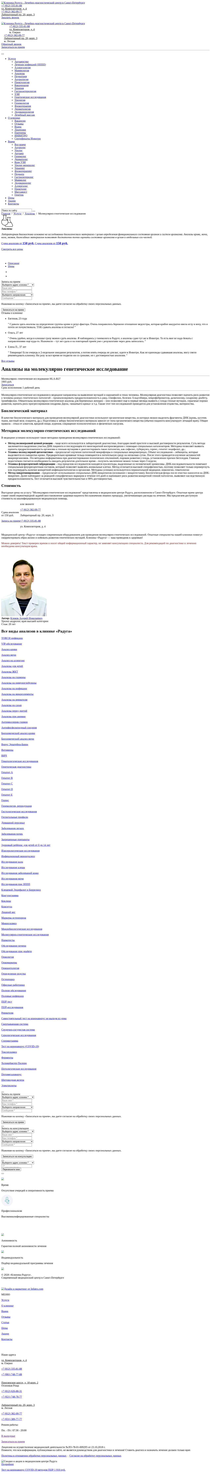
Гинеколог (20, 156)
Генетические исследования (30, 97)
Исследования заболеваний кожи (20, 873)
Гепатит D (7, 789)
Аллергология (22, 67)
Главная (5, 213)
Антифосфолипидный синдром (19, 727)
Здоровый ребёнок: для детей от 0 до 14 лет (25, 845)
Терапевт (20, 168)
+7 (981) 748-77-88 (11, 1374)
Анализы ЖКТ (9, 671)
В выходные (8, 1436)
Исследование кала (12, 861)
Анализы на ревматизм (14, 699)
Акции (12, 200)
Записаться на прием (9, 21)
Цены (11, 197)
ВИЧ (4, 755)
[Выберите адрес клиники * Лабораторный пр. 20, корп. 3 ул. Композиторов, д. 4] (17, 284)
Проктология (22, 82)
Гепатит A (7, 772)
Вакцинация (22, 85)
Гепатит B (7, 778)
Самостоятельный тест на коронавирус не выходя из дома (33, 1018)
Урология (20, 100)
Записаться (7, 384)
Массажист (21, 191)
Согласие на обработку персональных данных (95, 1455)
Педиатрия (21, 76)
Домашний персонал (13, 822)
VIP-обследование (11, 643)
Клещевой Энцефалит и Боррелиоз (21, 889)
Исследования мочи (12, 878)
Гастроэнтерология (25, 91)
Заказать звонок (10, 17)
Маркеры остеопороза (13, 917)
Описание (13, 263)
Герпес (5, 800)
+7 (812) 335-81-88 (11, 5)
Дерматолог (21, 159)
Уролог (19, 150)
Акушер (19, 153)
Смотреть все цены (12, 249)
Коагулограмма (9, 895)
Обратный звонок (11, 44)
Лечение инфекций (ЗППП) (30, 64)
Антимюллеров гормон (14, 722)
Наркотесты (8, 940)
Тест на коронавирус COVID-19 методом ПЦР (33, 1469)
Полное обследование (13, 990)
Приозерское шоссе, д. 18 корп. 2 (19, 1382)
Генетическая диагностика (16, 766)
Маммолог (20, 180)
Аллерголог (21, 186)
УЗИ (17, 94)
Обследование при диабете (16, 951)
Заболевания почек (12, 833)
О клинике (14, 117)
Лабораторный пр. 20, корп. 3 (18, 14)
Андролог (20, 147)
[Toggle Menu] (2, 53)
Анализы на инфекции (14, 688)
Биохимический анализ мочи (17, 738)
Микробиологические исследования (21, 929)
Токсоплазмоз (9, 1052)
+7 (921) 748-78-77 (11, 1396)
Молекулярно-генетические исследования (25, 934)
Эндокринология (24, 112)
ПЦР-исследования (12, 1007)
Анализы (20, 73)
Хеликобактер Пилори (14, 1063)
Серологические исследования (18, 1035)
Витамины (7, 750)
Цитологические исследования (18, 1068)
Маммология (22, 70)
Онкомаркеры (9, 962)
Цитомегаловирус (11, 1074)
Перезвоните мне (11, 1169)
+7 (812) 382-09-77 (11, 11)
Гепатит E (7, 794)
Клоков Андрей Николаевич (26, 618)
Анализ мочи (8, 655)
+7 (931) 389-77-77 (11, 1419)
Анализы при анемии (13, 716)
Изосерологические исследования (20, 850)
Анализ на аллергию (13, 660)
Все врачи (20, 144)
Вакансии (20, 120)
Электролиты (8, 1085)
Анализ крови (9, 649)
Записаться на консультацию (17, 1156)
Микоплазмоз (8, 923)
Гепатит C (7, 783)
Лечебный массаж (25, 114)
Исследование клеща (13, 867)
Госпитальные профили (14, 817)
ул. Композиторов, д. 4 (14, 8)
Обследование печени (13, 945)
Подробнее (7, 1464)
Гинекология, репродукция (16, 806)
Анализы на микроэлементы (17, 694)
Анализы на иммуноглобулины (18, 682)
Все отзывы (8, 361)
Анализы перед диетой (14, 710)
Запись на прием (10, 520)
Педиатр (19, 174)
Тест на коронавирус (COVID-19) (20, 1046)
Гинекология (22, 103)
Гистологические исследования (19, 811)
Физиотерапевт (23, 171)
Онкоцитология (10, 968)
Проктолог (21, 189)
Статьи (5, 1322)
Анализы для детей (12, 666)
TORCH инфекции (12, 638)
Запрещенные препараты (15, 839)
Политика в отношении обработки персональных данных (33, 1455)
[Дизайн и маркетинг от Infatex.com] (22, 1288)
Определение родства (13, 973)
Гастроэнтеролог (24, 177)
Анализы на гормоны (13, 677)
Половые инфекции (12, 996)
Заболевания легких (12, 828)
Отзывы (19, 123)
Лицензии (20, 129)
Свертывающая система (14, 1024)
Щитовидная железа (12, 1080)
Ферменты (7, 1057)
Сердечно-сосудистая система (18, 1029)
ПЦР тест (6, 1001)
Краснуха (6, 906)
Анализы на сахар (11, 705)
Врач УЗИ (20, 162)
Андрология (21, 79)
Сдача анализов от (17, 243)
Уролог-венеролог (25, 165)
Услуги (12, 58)
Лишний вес (8, 912)
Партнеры (20, 132)
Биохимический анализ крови (18, 733)
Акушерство (22, 61)
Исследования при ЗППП (15, 884)
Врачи (18, 126)
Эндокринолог (23, 183)
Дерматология (22, 109)
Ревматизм (7, 1012)
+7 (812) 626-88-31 (11, 1391)
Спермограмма (9, 1040)
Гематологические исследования (19, 761)
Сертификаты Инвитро (28, 138)
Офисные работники (13, 984)
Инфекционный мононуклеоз (18, 856)
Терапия (19, 88)
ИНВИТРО (21, 135)
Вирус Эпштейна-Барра (14, 744)
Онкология (7, 957)
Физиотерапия (23, 106)
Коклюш (6, 901)
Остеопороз (8, 979)
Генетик (19, 194)
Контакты (13, 203)
